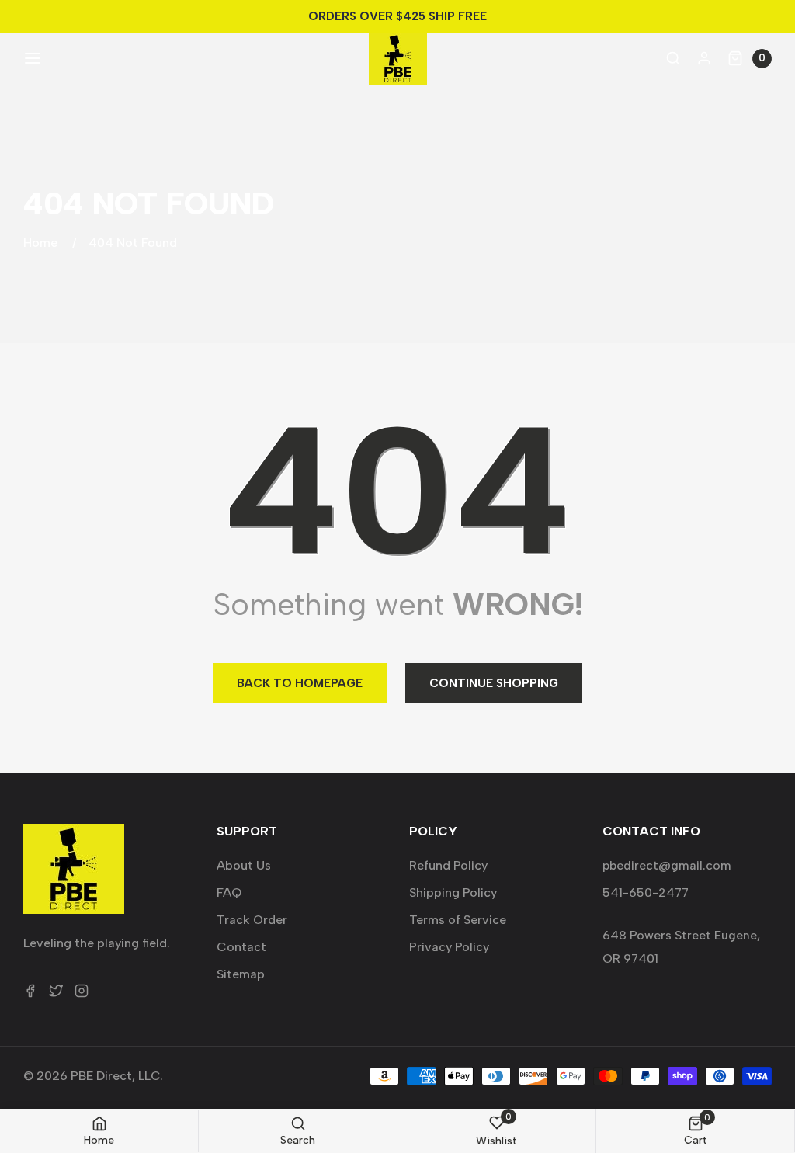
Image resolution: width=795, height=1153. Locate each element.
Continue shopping (493, 683)
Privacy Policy (449, 946)
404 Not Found (133, 242)
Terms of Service (457, 919)
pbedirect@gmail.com (666, 865)
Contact (241, 946)
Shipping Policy (453, 892)
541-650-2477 (645, 892)
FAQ (229, 892)
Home (40, 242)
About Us (244, 865)
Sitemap (241, 974)
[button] (31, 58)
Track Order (252, 919)
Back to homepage (300, 683)
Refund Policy (448, 865)
